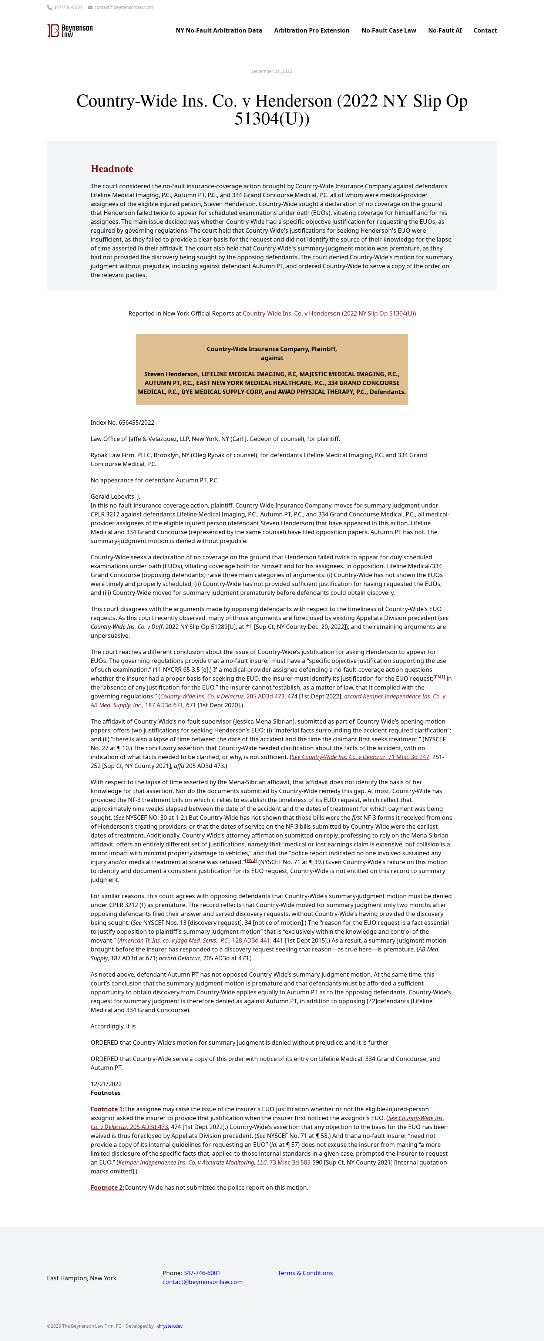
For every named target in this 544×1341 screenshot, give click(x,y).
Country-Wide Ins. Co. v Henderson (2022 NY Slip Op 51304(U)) (329, 313)
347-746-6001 (68, 7)
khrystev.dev (169, 1326)
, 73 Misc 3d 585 (214, 1162)
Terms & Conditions (305, 1273)
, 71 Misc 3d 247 (360, 757)
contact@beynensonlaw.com (123, 7)
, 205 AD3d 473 (222, 696)
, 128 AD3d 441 (194, 940)
